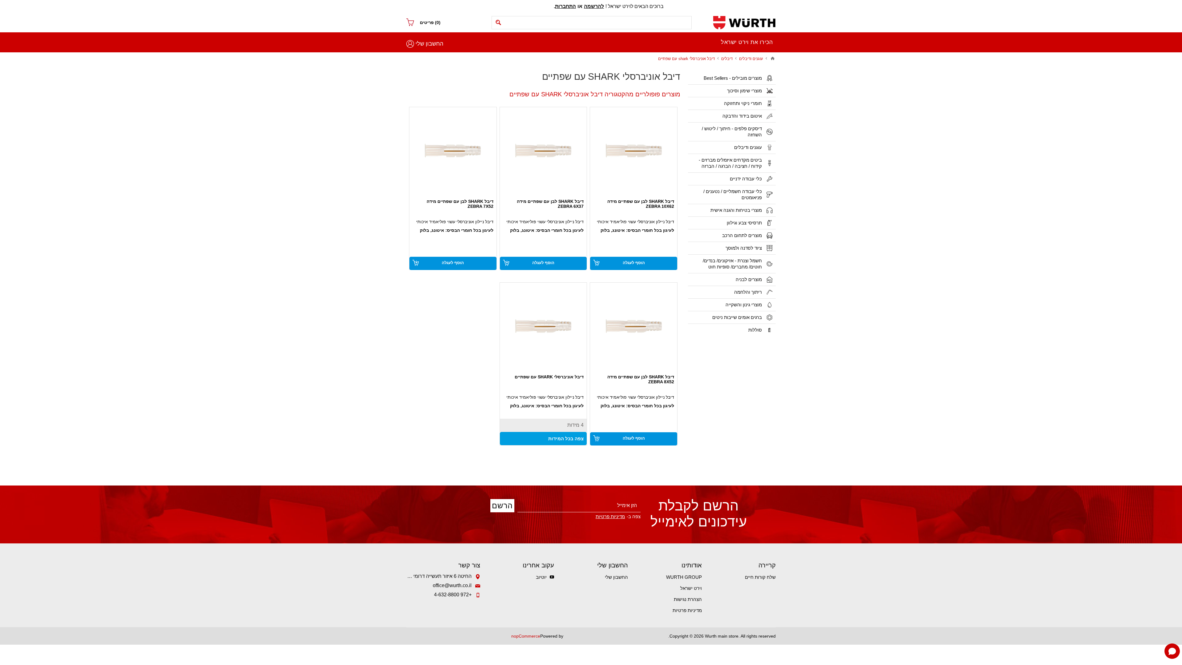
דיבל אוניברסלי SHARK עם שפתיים (549, 376)
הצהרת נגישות (688, 599)
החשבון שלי (429, 44)
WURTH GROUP (684, 577)
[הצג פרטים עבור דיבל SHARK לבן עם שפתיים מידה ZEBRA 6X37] (543, 150)
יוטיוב (541, 577)
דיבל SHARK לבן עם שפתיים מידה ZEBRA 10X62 (640, 204)
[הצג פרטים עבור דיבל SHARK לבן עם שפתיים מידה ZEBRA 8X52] (633, 326)
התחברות (565, 6)
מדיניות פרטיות (687, 610)
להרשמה (594, 6)
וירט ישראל (691, 588)
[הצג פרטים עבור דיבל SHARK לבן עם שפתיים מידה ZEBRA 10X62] (633, 150)
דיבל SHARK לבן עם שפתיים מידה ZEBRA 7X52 (460, 204)
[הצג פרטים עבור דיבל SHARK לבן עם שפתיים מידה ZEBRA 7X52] (453, 150)
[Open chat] (1172, 651)
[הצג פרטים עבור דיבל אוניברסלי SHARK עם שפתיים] (543, 326)
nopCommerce (525, 636)
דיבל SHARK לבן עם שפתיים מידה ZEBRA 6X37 (550, 204)
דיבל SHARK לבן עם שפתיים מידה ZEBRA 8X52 (640, 379)
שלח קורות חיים (760, 577)
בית (773, 58)
